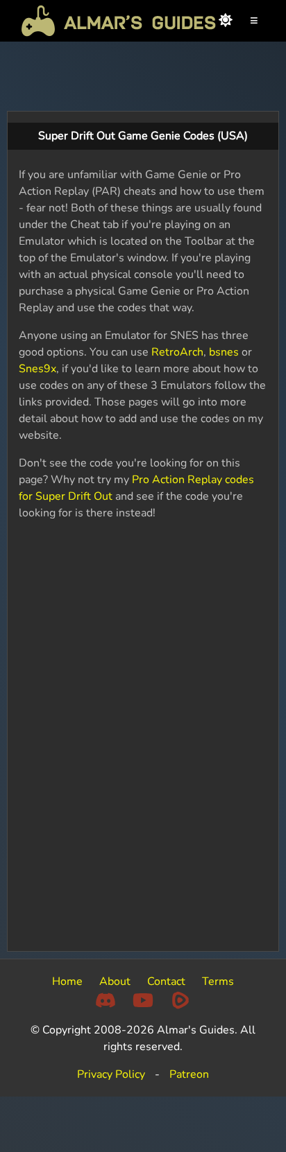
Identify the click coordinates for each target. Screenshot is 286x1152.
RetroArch (177, 352)
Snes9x (37, 368)
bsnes (224, 352)
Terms (218, 981)
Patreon (189, 1074)
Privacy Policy (111, 1074)
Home (67, 981)
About (115, 981)
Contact (166, 981)
